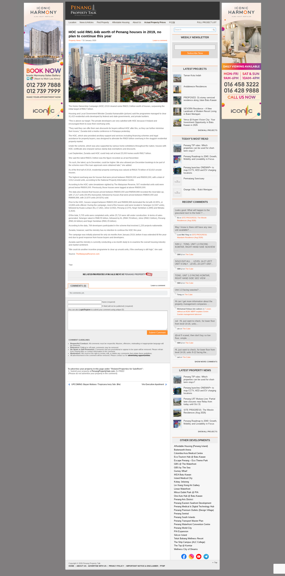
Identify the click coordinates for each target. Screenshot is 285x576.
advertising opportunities (139, 355)
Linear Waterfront (182, 489)
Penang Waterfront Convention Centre (192, 524)
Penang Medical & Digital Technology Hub (194, 506)
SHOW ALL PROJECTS (207, 130)
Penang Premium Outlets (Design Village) (194, 510)
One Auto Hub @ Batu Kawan (188, 496)
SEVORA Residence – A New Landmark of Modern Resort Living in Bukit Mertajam (200, 111)
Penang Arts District (183, 499)
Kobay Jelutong (181, 482)
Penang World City (183, 528)
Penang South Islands (184, 517)
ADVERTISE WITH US (97, 566)
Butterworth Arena (182, 450)
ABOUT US (81, 566)
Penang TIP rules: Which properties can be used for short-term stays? (199, 148)
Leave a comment (160, 40)
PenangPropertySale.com (103, 371)
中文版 (172, 22)
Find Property (103, 22)
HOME (71, 566)
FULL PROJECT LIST (206, 22)
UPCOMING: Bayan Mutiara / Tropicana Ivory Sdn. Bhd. (96, 384)
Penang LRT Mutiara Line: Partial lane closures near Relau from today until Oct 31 (199, 401)
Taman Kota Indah (192, 75)
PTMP (162, 566)
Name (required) (108, 302)
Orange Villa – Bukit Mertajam (198, 189)
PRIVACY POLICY (116, 566)
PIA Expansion (181, 531)
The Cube (189, 254)
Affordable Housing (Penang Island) (191, 446)
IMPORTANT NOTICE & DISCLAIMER (142, 566)
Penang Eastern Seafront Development (192, 503)
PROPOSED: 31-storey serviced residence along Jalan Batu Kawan (200, 99)
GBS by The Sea (182, 467)
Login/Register (85, 310)
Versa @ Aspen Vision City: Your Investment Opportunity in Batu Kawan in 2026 (199, 122)
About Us (137, 22)
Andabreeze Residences (195, 86)
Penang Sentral (181, 513)
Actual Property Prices (155, 22)
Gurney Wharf (180, 471)
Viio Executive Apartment (153, 384)
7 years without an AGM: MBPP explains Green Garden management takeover (194, 311)
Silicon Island (180, 535)
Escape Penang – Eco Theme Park (191, 460)
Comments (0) (78, 286)
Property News (75, 40)
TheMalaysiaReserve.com (87, 254)
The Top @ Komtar (183, 545)
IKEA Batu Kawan (182, 474)
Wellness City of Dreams (186, 549)
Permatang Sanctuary (194, 178)
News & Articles (87, 22)
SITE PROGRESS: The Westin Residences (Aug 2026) (199, 411)
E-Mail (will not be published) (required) (117, 306)
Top (215, 562)
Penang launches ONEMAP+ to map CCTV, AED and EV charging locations (200, 170)
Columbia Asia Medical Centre (188, 453)
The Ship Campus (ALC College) (189, 542)
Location (72, 22)
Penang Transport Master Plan (188, 521)
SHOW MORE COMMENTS (206, 362)
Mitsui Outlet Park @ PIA (186, 492)
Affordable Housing (120, 22)
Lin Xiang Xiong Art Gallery (187, 485)
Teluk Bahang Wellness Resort (188, 538)
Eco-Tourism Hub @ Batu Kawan (190, 457)
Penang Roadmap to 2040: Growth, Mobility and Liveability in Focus (200, 157)
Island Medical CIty (183, 478)
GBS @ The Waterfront (185, 464)
